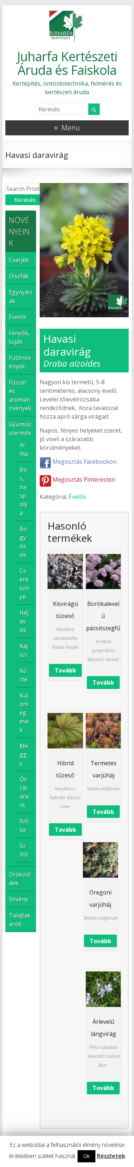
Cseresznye (24, 584)
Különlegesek (24, 712)
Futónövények (20, 362)
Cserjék (19, 260)
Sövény (18, 899)
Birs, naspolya (24, 491)
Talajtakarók (20, 919)
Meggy (24, 754)
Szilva (24, 825)
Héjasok (24, 621)
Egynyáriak (20, 296)
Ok (86, 1156)
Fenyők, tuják (19, 337)
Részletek (111, 1156)
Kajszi (24, 650)
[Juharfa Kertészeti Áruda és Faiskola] (67, 14)
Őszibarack (24, 792)
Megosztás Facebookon (83, 462)
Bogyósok (23, 542)
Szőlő (24, 850)
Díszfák (19, 276)
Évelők (77, 497)
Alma (24, 449)
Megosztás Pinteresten (83, 479)
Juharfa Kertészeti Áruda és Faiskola (67, 63)
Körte (24, 675)
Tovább (65, 670)
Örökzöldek (19, 879)
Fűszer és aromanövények (20, 395)
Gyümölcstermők (20, 428)
